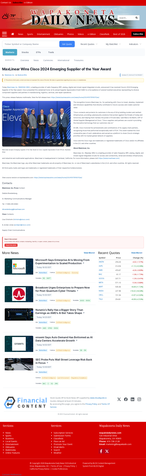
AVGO (82, 300)
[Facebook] (126, 402)
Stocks (25, 52)
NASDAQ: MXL (24, 87)
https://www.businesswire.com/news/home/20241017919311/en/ (75, 97)
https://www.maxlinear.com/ (109, 158)
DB (44, 278)
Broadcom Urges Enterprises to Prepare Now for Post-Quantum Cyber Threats (63, 289)
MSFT (49, 278)
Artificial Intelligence (63, 272)
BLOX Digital (99, 466)
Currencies (48, 60)
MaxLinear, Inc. (12, 87)
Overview (24, 60)
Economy (75, 272)
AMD (44, 328)
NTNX (50, 328)
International (63, 60)
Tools (51, 52)
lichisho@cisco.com (21, 219)
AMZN (101, 262)
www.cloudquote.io (98, 398)
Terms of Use (56, 466)
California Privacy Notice (39, 469)
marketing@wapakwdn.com (118, 444)
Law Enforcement (63, 378)
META (101, 282)
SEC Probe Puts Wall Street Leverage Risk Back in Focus (64, 361)
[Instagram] (139, 402)
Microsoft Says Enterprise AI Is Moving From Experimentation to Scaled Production (63, 261)
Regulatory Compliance (79, 378)
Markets (10, 52)
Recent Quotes (87, 44)
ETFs (38, 52)
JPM (56, 383)
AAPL (101, 266)
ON (85, 350)
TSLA (101, 299)
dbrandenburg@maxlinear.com (13, 209)
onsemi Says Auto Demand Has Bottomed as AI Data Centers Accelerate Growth (64, 339)
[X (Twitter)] (119, 402)
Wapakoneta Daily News (54, 463)
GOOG (101, 278)
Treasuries (79, 60)
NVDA (88, 300)
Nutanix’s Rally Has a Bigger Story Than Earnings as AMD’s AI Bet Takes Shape (60, 311)
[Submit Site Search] (136, 17)
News (36, 60)
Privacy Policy (91, 404)
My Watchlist (112, 44)
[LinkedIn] (132, 402)
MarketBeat (43, 272)
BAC (44, 383)
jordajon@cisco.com (22, 225)
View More (89, 252)
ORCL (101, 295)
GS (52, 383)
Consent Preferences (12, 474)
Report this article (11, 245)
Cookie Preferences (60, 469)
